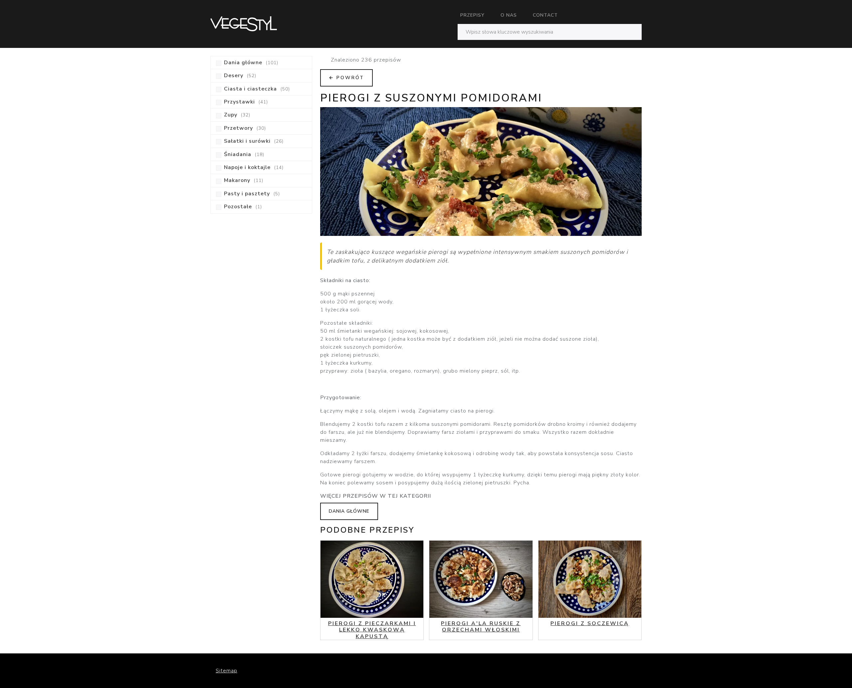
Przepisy (472, 15)
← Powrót (346, 78)
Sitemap (226, 670)
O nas (509, 15)
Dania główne (349, 511)
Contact (545, 15)
